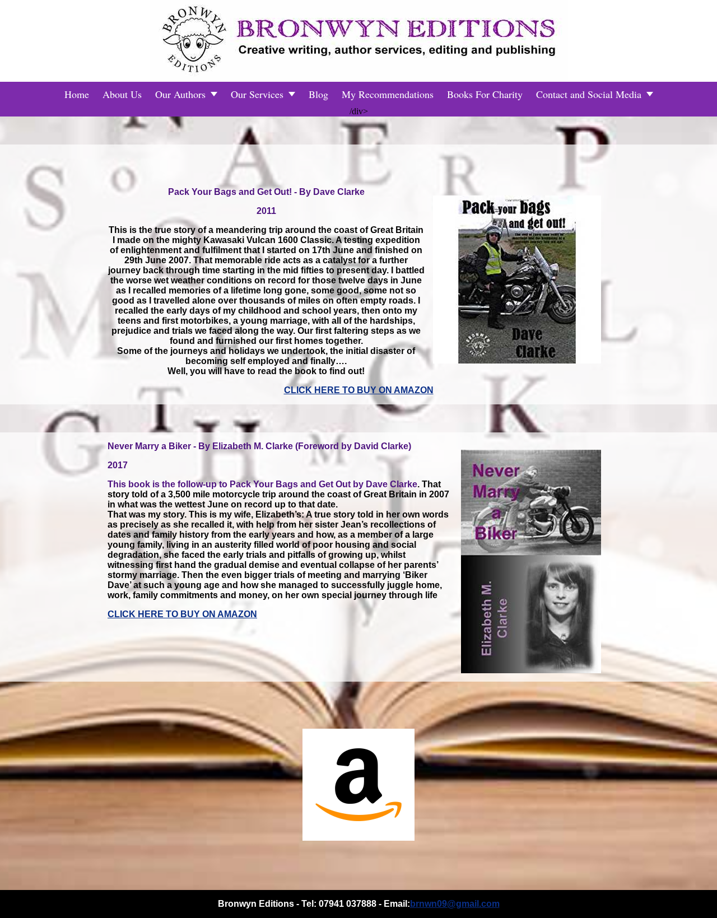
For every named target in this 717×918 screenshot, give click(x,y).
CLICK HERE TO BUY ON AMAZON (359, 390)
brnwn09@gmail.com (455, 903)
